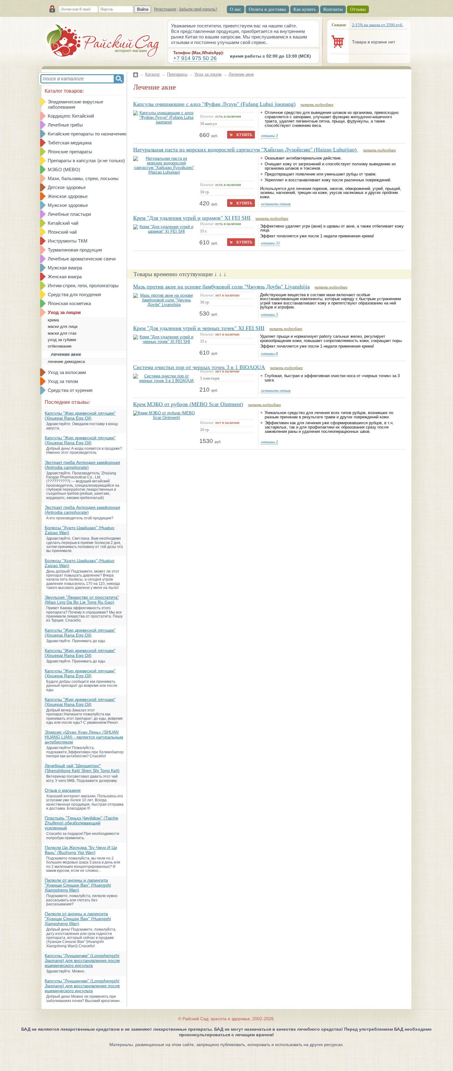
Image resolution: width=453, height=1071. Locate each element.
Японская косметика (69, 303)
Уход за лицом (64, 312)
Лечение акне (66, 354)
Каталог (152, 74)
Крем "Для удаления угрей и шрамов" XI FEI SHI (192, 218)
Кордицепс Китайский (71, 116)
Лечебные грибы (65, 124)
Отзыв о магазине (63, 790)
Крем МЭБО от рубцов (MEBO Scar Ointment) (188, 404)
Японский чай (62, 232)
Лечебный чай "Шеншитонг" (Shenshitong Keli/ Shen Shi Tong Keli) (82, 768)
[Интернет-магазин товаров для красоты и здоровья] (103, 41)
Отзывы (358, 9)
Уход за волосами (67, 372)
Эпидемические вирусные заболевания (75, 104)
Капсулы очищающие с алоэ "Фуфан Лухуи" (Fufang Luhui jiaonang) (214, 104)
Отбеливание (59, 346)
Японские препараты (70, 151)
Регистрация (165, 9)
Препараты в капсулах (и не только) (86, 160)
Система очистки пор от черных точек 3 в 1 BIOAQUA (199, 367)
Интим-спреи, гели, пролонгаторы (83, 285)
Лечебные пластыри (69, 214)
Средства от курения (70, 390)
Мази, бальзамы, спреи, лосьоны (83, 178)
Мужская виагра (65, 267)
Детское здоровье (67, 187)
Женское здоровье (68, 196)
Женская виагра (65, 276)
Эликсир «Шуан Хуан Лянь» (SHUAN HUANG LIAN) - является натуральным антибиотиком (84, 737)
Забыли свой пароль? (198, 9)
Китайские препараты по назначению (87, 133)
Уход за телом (63, 381)
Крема (53, 320)
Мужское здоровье (68, 205)
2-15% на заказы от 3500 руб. (377, 24)
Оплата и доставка (267, 9)
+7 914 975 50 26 (195, 58)
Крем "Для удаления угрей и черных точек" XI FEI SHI (198, 328)
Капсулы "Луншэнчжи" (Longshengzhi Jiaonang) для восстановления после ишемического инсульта (82, 960)
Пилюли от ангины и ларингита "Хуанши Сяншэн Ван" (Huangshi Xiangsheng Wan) (78, 885)
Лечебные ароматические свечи (82, 258)
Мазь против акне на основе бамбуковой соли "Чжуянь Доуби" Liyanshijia (221, 287)
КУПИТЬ (244, 135)
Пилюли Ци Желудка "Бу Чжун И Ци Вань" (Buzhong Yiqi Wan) (81, 850)
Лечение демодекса (66, 361)
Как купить (304, 9)
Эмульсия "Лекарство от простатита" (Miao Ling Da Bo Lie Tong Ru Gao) (82, 600)
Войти (142, 9)
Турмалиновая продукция (75, 249)
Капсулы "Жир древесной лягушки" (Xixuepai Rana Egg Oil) (80, 416)
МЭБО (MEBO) (64, 169)
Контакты (333, 9)
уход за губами (62, 339)
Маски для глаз (62, 333)
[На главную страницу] (135, 71)
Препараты (177, 74)
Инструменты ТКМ (68, 241)
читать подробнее (316, 104)
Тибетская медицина (70, 142)
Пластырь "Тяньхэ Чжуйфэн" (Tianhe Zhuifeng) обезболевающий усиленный (81, 822)
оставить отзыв (276, 204)
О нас (235, 9)
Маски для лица (62, 326)
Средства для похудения (74, 294)
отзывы (269, 136)
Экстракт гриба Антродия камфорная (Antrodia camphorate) (82, 465)
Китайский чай (63, 223)
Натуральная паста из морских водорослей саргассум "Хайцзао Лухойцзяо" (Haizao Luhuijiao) (245, 150)
